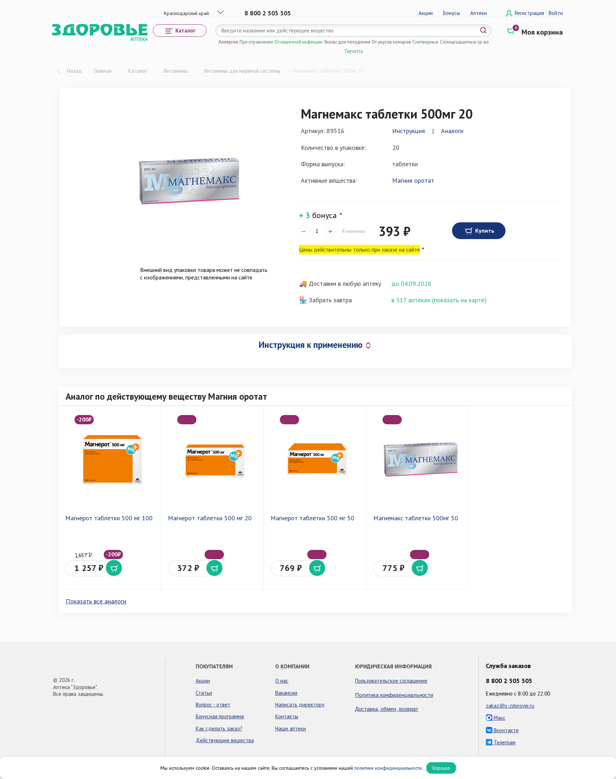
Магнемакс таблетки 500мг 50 (415, 518)
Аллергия (228, 42)
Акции (426, 13)
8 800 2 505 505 (268, 13)
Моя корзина (542, 32)
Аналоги (452, 131)
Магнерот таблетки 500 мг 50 (312, 518)
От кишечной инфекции (298, 42)
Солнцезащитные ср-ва (464, 42)
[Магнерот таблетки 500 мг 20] (214, 459)
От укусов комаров (391, 42)
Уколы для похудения (347, 42)
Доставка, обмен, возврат (386, 708)
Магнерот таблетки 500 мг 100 (109, 518)
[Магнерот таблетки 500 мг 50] (317, 459)
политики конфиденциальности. (388, 768)
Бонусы (451, 13)
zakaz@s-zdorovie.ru (510, 705)
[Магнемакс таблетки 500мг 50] (419, 459)
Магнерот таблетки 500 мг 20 (210, 518)
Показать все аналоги (96, 601)
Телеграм (503, 742)
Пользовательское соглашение (391, 680)
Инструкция (408, 131)
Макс (498, 717)
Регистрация (530, 13)
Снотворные (425, 42)
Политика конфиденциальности (394, 694)
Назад (74, 70)
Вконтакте (505, 730)
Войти (556, 13)
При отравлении (256, 42)
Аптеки (478, 13)
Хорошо (441, 768)
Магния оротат (413, 180)
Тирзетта (353, 51)
